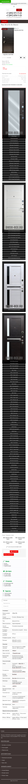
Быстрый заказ (9, 554)
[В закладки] (21, 57)
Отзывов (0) (5, 606)
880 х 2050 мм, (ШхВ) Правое (20, 538)
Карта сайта (4, 762)
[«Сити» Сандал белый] (14, 532)
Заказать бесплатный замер (15, 546)
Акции (3, 760)
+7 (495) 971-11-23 (14, 13)
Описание (5, 600)
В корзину (14, 551)
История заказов (5, 772)
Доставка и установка (6, 745)
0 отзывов (9, 57)
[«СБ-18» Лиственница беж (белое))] (14, 260)
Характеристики (6, 603)
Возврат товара (5, 775)
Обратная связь (5, 750)
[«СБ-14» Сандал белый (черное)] (14, 181)
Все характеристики (22, 73)
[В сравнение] (24, 57)
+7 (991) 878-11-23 (14, 15)
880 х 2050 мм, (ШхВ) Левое (8, 538)
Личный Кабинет (5, 770)
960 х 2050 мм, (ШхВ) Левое (8, 543)
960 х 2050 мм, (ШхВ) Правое (20, 543)
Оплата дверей (5, 747)
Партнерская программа (7, 757)
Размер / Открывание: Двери (8, 535)
